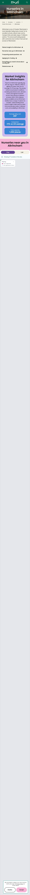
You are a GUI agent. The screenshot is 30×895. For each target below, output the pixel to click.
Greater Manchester (6, 24)
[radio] (8, 152)
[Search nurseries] (27, 2)
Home (3, 22)
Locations (18, 22)
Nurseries (10, 22)
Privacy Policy (20, 884)
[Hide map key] (13, 162)
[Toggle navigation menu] (3, 2)
